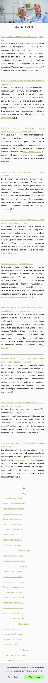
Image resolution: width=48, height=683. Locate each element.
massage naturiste (11, 365)
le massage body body (33, 67)
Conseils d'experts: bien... (12, 540)
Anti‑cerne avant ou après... (13, 571)
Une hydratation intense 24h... (14, 618)
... (42, 70)
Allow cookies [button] (34, 677)
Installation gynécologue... (12, 514)
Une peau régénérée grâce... (13, 634)
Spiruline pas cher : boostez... (14, 556)
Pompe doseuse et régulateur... (14, 503)
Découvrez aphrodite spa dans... (15, 655)
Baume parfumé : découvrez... (14, 597)
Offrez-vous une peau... (11, 644)
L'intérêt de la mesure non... (13, 498)
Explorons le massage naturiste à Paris (17, 264)
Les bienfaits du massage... (13, 639)
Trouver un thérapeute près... (14, 587)
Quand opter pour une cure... (13, 660)
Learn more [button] (37, 671)
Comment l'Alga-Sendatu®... (13, 592)
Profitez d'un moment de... (12, 545)
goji (13, 409)
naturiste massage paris (19, 297)
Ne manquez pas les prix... (13, 608)
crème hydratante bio (32, 152)
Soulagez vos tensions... (12, 629)
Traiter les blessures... (11, 534)
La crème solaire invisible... (13, 524)
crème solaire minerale (11, 253)
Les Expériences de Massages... (15, 582)
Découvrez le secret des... (12, 519)
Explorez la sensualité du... (13, 613)
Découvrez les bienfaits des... (14, 603)
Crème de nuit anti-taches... (13, 577)
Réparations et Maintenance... (14, 509)
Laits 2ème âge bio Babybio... (14, 561)
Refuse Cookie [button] (13, 677)
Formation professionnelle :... (13, 529)
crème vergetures (23, 460)
